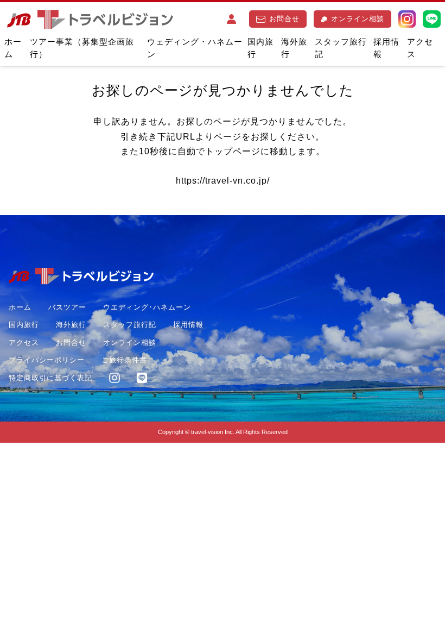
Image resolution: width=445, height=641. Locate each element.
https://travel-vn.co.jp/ (223, 180)
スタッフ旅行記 (341, 48)
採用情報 (386, 48)
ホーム (13, 48)
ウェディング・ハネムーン (195, 48)
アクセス (420, 48)
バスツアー (67, 307)
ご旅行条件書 (124, 360)
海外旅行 (294, 48)
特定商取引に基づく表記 (50, 378)
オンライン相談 (357, 19)
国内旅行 (260, 48)
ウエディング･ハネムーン (147, 307)
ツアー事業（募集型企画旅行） (82, 48)
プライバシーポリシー (47, 360)
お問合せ (284, 19)
